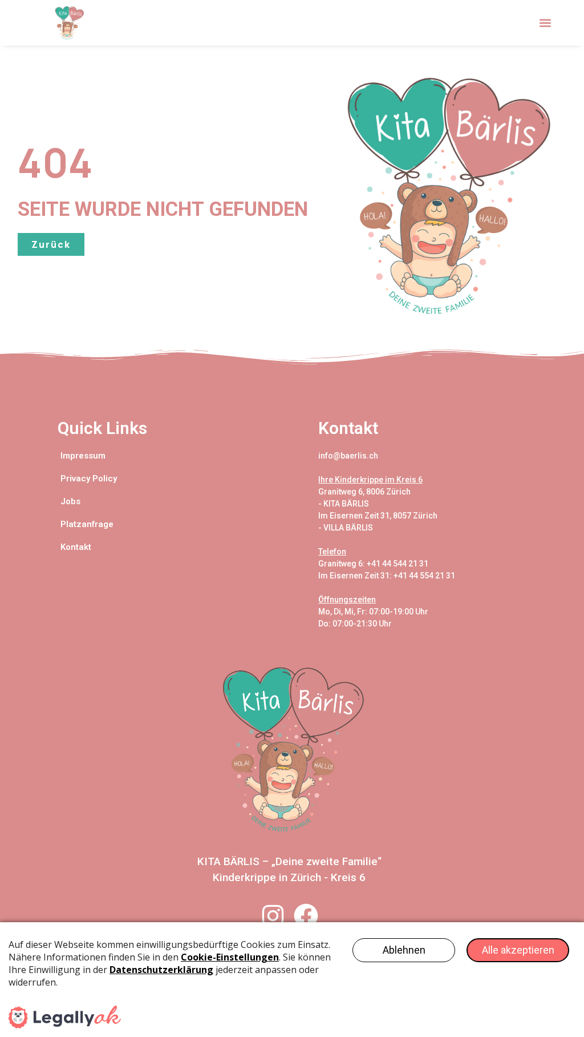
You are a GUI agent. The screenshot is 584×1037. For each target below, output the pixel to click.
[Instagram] (273, 915)
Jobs (70, 501)
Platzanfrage (86, 524)
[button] (545, 23)
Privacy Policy (88, 478)
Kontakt (75, 547)
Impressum (83, 456)
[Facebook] (306, 915)
